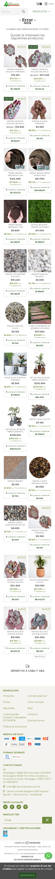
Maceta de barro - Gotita (40, 581)
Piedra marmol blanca (39, 275)
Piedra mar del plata (15, 327)
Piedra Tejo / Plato (39, 419)
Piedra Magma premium (40, 122)
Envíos (6, 702)
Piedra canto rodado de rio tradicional (40, 482)
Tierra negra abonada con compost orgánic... (15, 174)
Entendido (27, 875)
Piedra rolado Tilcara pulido (15, 581)
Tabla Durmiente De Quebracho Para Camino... (39, 327)
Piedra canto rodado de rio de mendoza (15, 523)
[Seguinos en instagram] (5, 807)
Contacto (32, 714)
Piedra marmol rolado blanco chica (15, 122)
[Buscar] (23, 11)
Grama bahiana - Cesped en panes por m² (40, 226)
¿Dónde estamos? (37, 696)
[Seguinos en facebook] (12, 807)
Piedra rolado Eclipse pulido (39, 632)
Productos (8, 696)
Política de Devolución (15, 726)
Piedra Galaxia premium (40, 531)
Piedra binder (15, 481)
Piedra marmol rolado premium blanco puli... (15, 70)
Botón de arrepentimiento (27, 860)
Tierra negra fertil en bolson (39, 174)
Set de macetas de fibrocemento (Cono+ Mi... (40, 378)
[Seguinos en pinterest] (25, 807)
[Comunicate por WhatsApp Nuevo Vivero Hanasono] (48, 855)
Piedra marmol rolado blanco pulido (39, 70)
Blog (30, 708)
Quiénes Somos (36, 720)
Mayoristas (9, 708)
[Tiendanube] (27, 844)
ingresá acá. (28, 857)
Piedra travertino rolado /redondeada (15, 275)
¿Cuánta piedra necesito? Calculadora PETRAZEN (14, 717)
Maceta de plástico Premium (15, 378)
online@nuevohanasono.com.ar (23, 786)
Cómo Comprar (36, 702)
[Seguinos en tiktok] (18, 807)
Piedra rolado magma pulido (15, 632)
